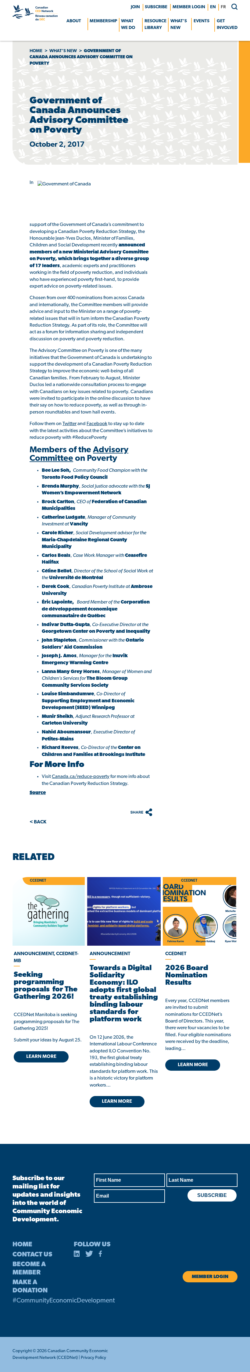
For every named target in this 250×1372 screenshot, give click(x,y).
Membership (103, 21)
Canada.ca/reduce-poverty (80, 776)
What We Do (128, 24)
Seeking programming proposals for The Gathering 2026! (45, 986)
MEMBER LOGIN (189, 7)
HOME (22, 1244)
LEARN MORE (41, 1056)
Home (36, 51)
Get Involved (227, 24)
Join (135, 7)
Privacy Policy (93, 1358)
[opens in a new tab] (124, 911)
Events (201, 21)
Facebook (97, 423)
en (213, 7)
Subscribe (156, 7)
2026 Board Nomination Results (186, 976)
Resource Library (155, 24)
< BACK (38, 822)
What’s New (178, 24)
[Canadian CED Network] (35, 19)
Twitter (69, 423)
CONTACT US (32, 1255)
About (73, 21)
